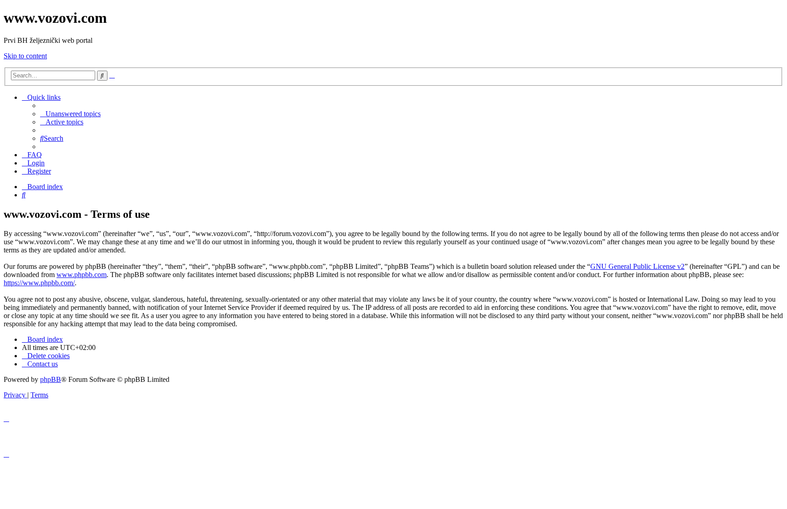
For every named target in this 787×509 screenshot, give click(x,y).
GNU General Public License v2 (637, 266)
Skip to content (25, 56)
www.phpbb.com (81, 274)
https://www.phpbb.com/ (39, 283)
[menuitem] (70, 114)
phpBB (50, 379)
